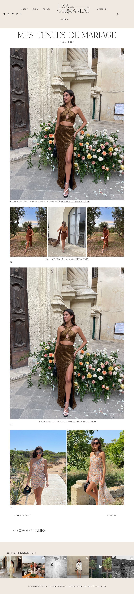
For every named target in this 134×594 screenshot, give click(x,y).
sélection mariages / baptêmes (75, 201)
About (24, 9)
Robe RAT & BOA (53, 259)
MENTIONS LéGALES (97, 586)
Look (71, 42)
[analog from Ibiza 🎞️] (56, 567)
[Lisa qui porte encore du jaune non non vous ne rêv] (11, 567)
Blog (35, 9)
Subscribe (102, 9)
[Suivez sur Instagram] (4, 13)
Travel (46, 9)
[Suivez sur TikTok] (8, 13)
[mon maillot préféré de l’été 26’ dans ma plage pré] (123, 567)
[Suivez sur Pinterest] (16, 13)
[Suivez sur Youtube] (12, 13)
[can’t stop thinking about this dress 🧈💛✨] (100, 567)
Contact (64, 19)
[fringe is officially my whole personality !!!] (78, 567)
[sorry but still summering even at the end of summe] (33, 567)
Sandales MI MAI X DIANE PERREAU (81, 421)
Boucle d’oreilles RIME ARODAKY (75, 259)
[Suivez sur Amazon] (21, 13)
